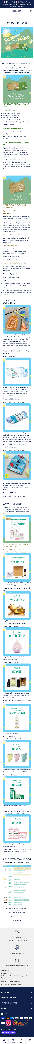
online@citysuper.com (13, 981)
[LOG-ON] (16, 11)
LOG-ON (15, 1029)
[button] (31, 11)
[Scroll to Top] (31, 1034)
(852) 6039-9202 (16, 984)
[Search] (27, 11)
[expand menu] (2, 11)
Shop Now (17, 920)
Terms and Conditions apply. (17, 913)
